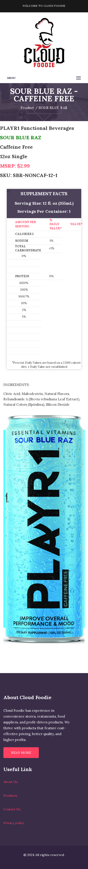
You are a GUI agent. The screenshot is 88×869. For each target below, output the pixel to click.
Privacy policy (13, 823)
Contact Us (12, 809)
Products (10, 796)
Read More (21, 753)
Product (27, 108)
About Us (10, 782)
